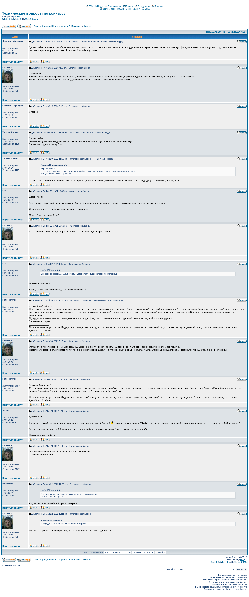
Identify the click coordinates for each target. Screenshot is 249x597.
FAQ (91, 6)
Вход (147, 9)
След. (35, 19)
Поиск (100, 6)
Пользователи (114, 6)
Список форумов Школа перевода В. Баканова (57, 26)
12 (29, 19)
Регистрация (144, 6)
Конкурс (88, 26)
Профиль (158, 6)
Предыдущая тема (215, 32)
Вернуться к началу (12, 62)
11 (26, 19)
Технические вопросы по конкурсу (34, 13)
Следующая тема (236, 32)
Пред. (18, 17)
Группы (129, 6)
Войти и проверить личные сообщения (121, 9)
